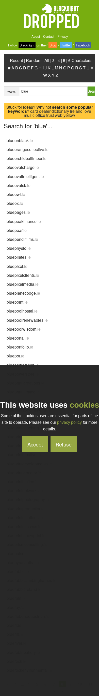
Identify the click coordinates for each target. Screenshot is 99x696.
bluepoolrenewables (27, 320)
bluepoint (17, 302)
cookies (84, 405)
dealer (45, 111)
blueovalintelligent (25, 176)
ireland (76, 111)
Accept (35, 444)
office (40, 115)
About (35, 36)
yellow (69, 115)
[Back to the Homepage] (49, 16)
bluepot (15, 356)
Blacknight (27, 45)
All (46, 60)
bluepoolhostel (22, 311)
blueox (15, 203)
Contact (48, 36)
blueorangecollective (27, 149)
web (58, 115)
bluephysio (19, 248)
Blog (53, 45)
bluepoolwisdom (24, 329)
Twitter (66, 45)
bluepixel (17, 266)
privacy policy (69, 422)
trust (50, 115)
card (34, 111)
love (87, 111)
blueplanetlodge (23, 293)
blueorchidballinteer (26, 158)
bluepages (18, 212)
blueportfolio (20, 347)
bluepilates (19, 257)
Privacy (62, 36)
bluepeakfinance (24, 221)
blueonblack (20, 140)
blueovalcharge (23, 167)
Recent (16, 60)
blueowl (16, 194)
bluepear (17, 230)
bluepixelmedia (23, 284)
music (29, 115)
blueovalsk (18, 185)
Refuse (64, 444)
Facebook (83, 45)
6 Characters (79, 60)
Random (33, 60)
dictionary (60, 111)
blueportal (18, 338)
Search (91, 91)
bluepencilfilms (22, 239)
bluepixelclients (23, 275)
